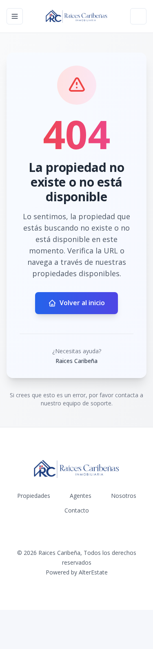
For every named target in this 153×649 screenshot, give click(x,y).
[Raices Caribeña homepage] (77, 16)
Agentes (80, 495)
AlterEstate (93, 572)
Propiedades (33, 495)
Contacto (76, 510)
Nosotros (123, 495)
